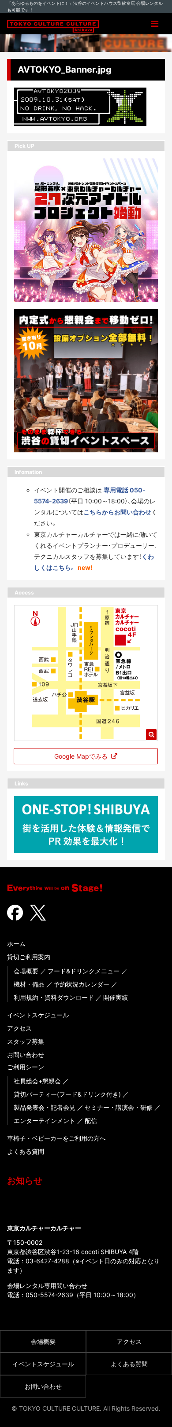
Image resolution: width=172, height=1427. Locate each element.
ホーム (16, 943)
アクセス (19, 1028)
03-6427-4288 (47, 1261)
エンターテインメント (44, 1120)
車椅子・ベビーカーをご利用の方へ (56, 1138)
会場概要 (26, 971)
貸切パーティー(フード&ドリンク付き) (67, 1094)
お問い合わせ (25, 1054)
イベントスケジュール (38, 1015)
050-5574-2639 (49, 1295)
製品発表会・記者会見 (44, 1107)
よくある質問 (25, 1151)
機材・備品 (29, 984)
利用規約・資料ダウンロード (54, 997)
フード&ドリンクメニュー (84, 971)
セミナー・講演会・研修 (119, 1107)
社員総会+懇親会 (37, 1081)
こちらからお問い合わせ (117, 512)
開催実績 (115, 997)
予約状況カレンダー (81, 984)
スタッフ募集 (25, 1041)
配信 (91, 1120)
